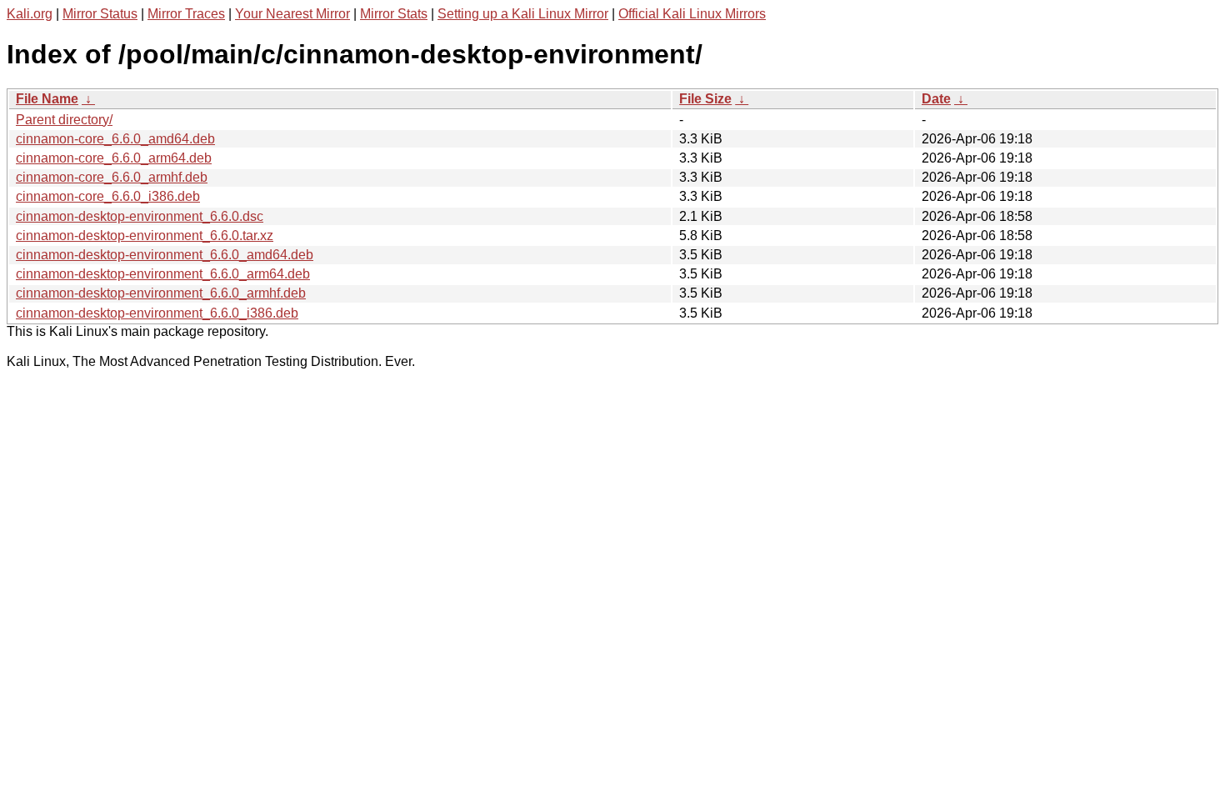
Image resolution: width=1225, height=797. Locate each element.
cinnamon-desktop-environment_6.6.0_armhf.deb (161, 293)
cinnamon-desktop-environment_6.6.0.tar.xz (144, 235)
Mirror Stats (394, 14)
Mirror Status (100, 14)
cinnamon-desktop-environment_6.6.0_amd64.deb (164, 255)
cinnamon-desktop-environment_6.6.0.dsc (139, 216)
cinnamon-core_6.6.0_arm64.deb (114, 158)
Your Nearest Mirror (292, 14)
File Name (47, 99)
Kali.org (29, 14)
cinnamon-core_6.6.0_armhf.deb (112, 177)
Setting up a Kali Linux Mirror (523, 14)
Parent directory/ (64, 120)
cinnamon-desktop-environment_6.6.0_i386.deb (157, 313)
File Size (705, 99)
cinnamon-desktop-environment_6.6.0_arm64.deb (163, 274)
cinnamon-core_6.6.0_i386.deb (108, 196)
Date (936, 99)
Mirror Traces (186, 14)
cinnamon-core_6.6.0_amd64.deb (115, 139)
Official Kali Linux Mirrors (692, 14)
